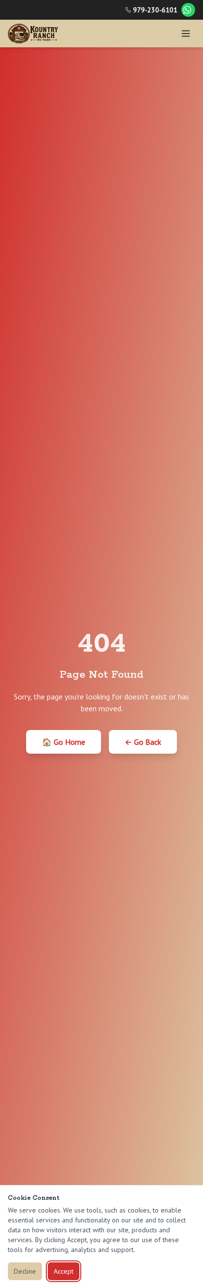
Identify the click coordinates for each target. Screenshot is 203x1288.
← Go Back (143, 742)
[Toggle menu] (185, 33)
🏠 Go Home (63, 742)
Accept (63, 1271)
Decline (25, 1271)
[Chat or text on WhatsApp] (188, 10)
